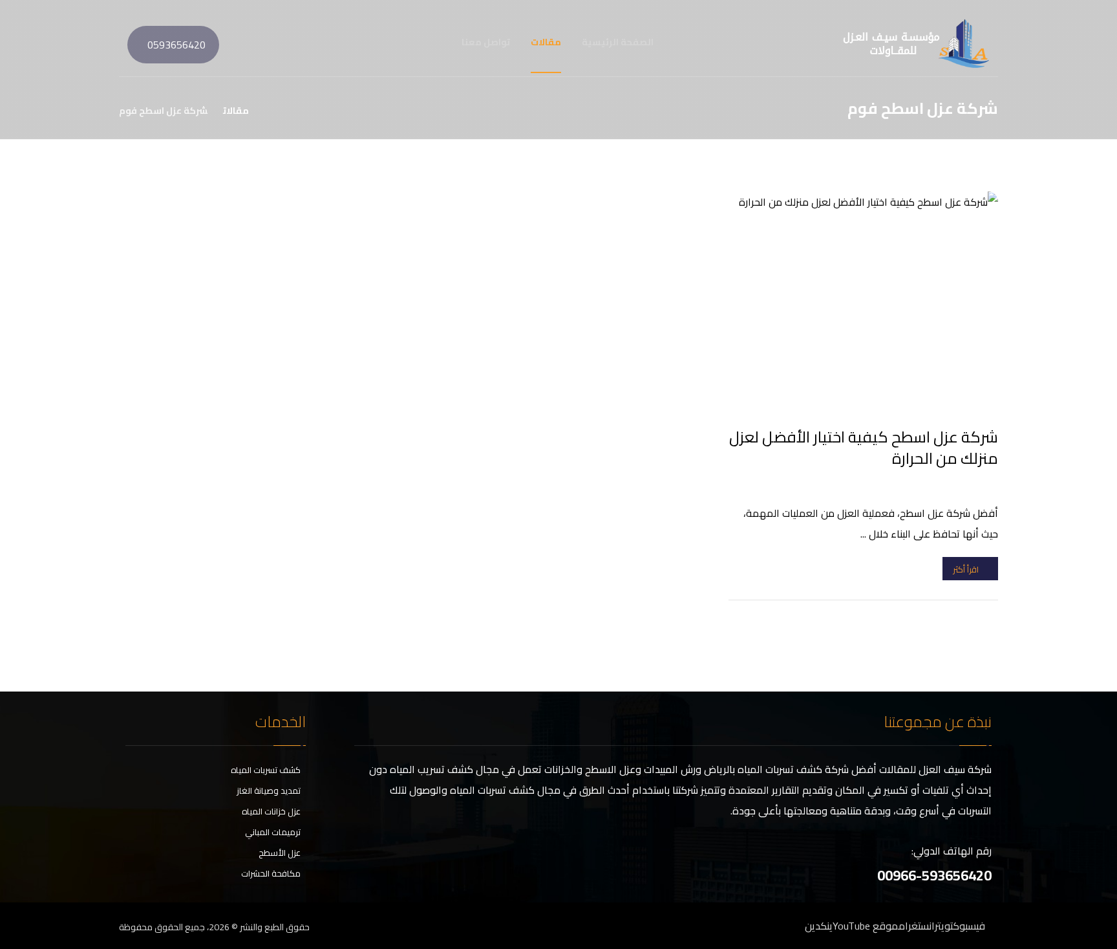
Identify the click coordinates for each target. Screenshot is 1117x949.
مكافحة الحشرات (271, 873)
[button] (121, 42)
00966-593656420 (934, 875)
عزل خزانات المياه (271, 811)
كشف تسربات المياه (266, 770)
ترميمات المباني (273, 832)
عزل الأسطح (280, 852)
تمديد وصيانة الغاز (269, 790)
